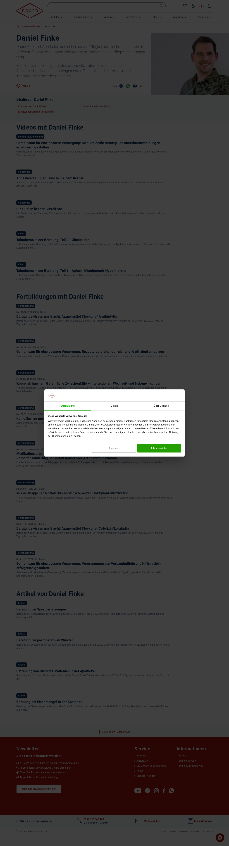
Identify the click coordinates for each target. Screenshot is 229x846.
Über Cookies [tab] (161, 405)
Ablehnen (114, 448)
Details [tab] (114, 405)
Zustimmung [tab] (68, 405)
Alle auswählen (159, 448)
